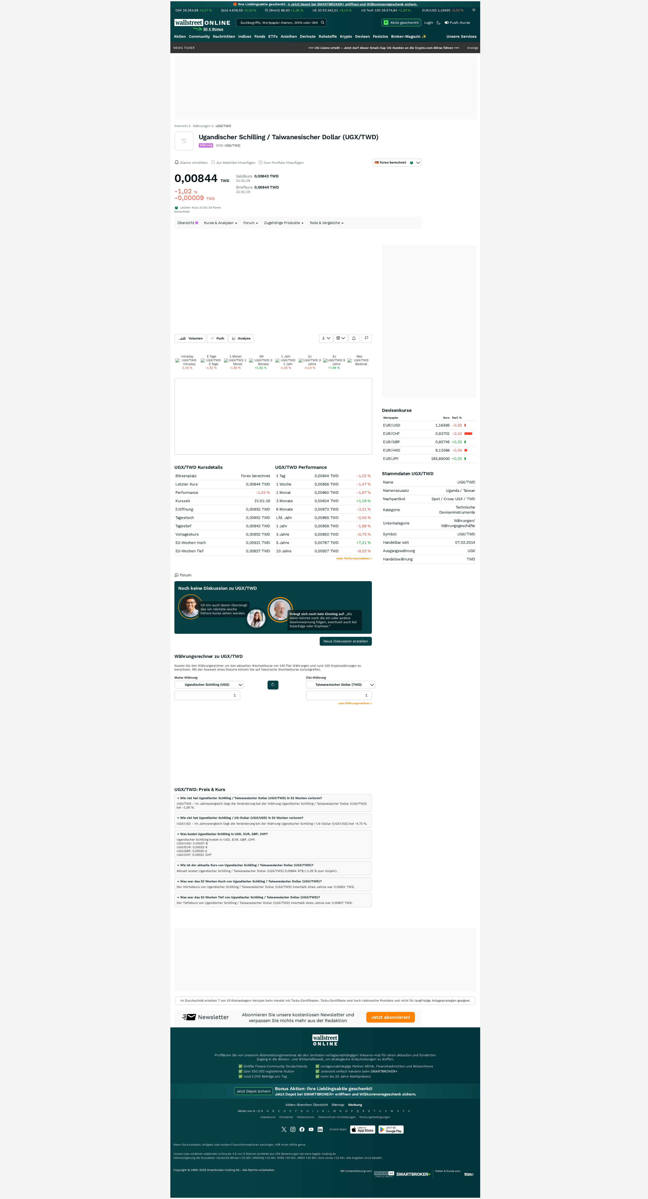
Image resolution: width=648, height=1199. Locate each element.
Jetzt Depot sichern (253, 1091)
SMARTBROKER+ (384, 1071)
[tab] (273, 803)
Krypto (346, 36)
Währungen (202, 126)
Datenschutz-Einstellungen (337, 1117)
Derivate (308, 36)
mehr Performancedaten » (354, 558)
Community (199, 36)
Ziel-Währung (316, 677)
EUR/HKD (391, 450)
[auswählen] (326, 338)
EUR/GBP (391, 442)
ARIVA (293, 1144)
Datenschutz (305, 1117)
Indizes (244, 36)
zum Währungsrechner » (355, 703)
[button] (249, 798)
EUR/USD (391, 425)
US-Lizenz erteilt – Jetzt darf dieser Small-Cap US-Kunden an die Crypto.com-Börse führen (349, 48)
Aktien (180, 36)
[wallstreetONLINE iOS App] (362, 1132)
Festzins (380, 36)
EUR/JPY (390, 458)
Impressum (267, 1117)
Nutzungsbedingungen (374, 1117)
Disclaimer (286, 1117)
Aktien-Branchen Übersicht (307, 1105)
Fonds (259, 36)
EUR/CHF (391, 433)
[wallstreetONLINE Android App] (391, 1132)
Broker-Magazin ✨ (409, 36)
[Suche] (322, 22)
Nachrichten (224, 36)
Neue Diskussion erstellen (345, 641)
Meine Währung (185, 677)
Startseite (181, 126)
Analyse (244, 338)
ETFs (273, 36)
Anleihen (289, 36)
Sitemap (338, 1105)
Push (220, 338)
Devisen (362, 36)
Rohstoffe (328, 36)
